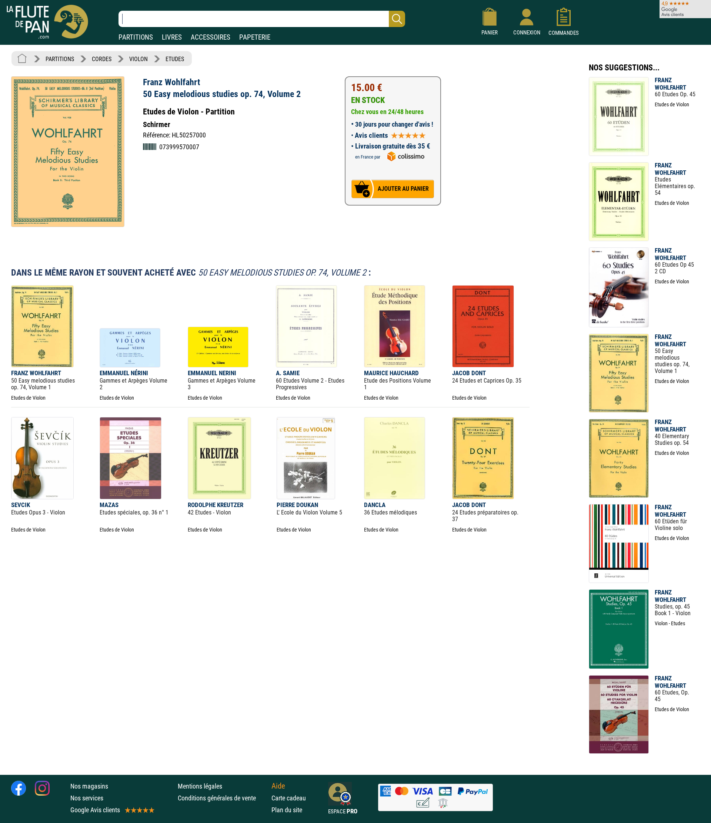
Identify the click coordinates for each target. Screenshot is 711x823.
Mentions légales (200, 786)
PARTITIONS (135, 37)
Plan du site (286, 810)
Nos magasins (89, 786)
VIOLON (138, 59)
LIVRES (172, 37)
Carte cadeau (288, 798)
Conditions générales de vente (223, 798)
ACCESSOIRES (210, 37)
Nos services (86, 798)
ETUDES (175, 59)
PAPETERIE (254, 37)
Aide (278, 786)
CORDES (101, 59)
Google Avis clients (95, 810)
